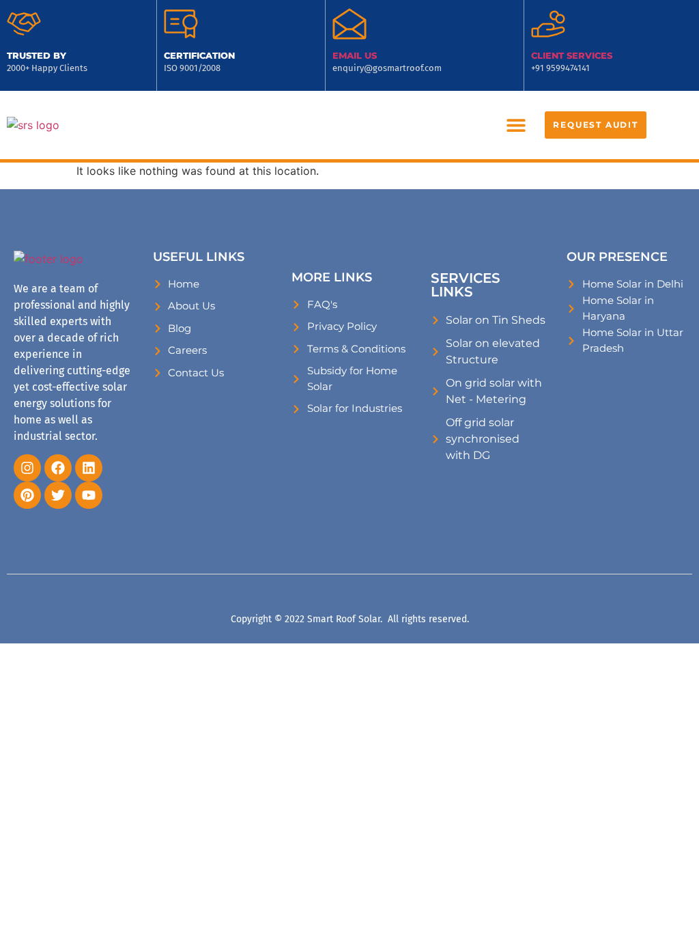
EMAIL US (354, 55)
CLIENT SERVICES (571, 55)
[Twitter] (58, 495)
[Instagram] (27, 468)
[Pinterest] (27, 495)
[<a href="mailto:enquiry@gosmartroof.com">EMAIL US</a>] (349, 24)
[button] (515, 125)
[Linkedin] (88, 468)
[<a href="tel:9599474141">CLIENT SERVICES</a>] (548, 24)
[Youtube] (88, 495)
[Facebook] (58, 468)
